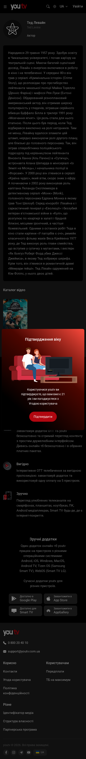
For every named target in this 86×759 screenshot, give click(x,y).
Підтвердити (43, 417)
